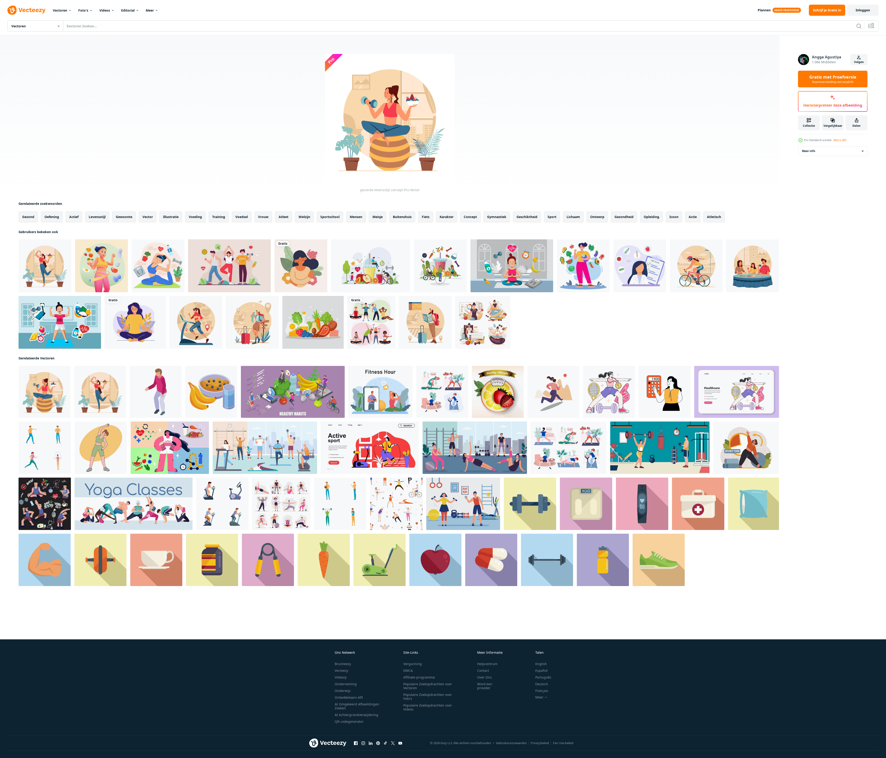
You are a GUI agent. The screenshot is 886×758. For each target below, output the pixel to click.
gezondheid (624, 217)
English (541, 664)
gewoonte (124, 217)
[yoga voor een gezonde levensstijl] (158, 265)
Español (541, 670)
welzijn (304, 217)
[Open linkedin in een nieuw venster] (370, 743)
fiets (425, 217)
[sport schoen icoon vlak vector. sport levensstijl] (659, 560)
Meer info (808, 151)
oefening (51, 217)
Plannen (764, 10)
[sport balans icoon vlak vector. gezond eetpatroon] (586, 504)
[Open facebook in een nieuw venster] (356, 743)
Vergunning (412, 664)
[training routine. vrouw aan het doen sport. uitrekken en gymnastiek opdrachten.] (380, 392)
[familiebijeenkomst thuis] (752, 265)
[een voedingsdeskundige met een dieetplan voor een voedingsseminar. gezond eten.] (639, 265)
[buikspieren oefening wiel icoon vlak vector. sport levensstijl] (100, 560)
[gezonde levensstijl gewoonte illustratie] (60, 322)
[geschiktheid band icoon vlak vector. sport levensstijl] (642, 504)
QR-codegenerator (349, 721)
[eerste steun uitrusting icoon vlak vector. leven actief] (698, 504)
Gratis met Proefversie (832, 79)
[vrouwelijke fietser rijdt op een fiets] (696, 265)
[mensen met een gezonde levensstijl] (229, 265)
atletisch (714, 217)
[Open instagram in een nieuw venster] (363, 743)
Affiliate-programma (419, 677)
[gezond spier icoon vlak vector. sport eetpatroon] (45, 560)
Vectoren (60, 10)
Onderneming (346, 684)
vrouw (263, 217)
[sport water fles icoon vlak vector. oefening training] (603, 560)
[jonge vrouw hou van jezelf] (300, 265)
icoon (673, 217)
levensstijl (97, 217)
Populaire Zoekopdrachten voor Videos (427, 707)
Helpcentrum (487, 664)
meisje (377, 217)
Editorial (128, 10)
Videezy (341, 677)
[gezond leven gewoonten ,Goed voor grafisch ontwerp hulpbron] (45, 504)
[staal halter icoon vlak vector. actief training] (530, 504)
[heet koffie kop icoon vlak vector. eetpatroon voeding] (156, 560)
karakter (447, 217)
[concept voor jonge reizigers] (252, 322)
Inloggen (863, 10)
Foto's (83, 10)
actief (74, 217)
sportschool (330, 217)
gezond (28, 217)
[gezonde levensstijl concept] (44, 392)
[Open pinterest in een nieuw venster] (378, 743)
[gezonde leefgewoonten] (583, 265)
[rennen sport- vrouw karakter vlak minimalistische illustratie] (553, 392)
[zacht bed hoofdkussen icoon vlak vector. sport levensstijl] (753, 504)
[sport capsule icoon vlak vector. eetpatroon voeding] (491, 560)
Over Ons (484, 677)
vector (147, 217)
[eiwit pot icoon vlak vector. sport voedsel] (212, 560)
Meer (150, 10)
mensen (356, 217)
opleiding (651, 217)
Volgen (859, 62)
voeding (195, 217)
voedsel (241, 217)
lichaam (573, 217)
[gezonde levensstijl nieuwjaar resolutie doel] (511, 265)
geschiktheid (527, 217)
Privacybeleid (540, 743)
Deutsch (541, 684)
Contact (483, 670)
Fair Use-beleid (563, 743)
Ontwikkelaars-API (349, 697)
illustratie (171, 217)
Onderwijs (343, 690)
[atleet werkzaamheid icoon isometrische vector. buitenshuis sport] (156, 392)
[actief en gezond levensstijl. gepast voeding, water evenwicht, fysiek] (746, 448)
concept (470, 217)
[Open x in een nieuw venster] (393, 743)
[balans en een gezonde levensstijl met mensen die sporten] (440, 265)
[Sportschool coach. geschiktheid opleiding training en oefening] (463, 504)
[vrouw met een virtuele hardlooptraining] (196, 322)
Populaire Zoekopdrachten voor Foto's (427, 696)
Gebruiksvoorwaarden (511, 743)
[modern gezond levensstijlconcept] (45, 265)
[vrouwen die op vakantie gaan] (425, 322)
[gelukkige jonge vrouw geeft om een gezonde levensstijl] (101, 265)
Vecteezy (341, 670)
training (218, 217)
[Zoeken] (859, 26)
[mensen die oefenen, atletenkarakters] (371, 322)
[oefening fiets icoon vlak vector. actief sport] (379, 560)
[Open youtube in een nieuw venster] (400, 743)
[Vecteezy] (26, 10)
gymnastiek (496, 217)
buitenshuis (402, 217)
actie (693, 217)
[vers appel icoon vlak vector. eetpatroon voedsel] (435, 560)
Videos (104, 10)
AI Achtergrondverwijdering (356, 715)
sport (552, 217)
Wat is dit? (839, 140)
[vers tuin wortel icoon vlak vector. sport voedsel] (324, 560)
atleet (283, 217)
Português (543, 677)
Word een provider (484, 686)
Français (541, 690)
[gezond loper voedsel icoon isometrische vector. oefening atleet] (211, 392)
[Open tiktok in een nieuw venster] (385, 743)
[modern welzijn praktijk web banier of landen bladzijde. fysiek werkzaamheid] (736, 392)
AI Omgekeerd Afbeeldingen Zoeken (357, 706)
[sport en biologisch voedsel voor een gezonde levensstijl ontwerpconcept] (370, 265)
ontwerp (597, 217)
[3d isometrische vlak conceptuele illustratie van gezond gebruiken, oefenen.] (293, 392)
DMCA (408, 670)
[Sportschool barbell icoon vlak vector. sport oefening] (547, 560)
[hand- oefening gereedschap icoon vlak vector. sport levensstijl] (268, 560)
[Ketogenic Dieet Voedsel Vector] (313, 322)
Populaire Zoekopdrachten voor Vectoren (427, 686)
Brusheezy (343, 664)
